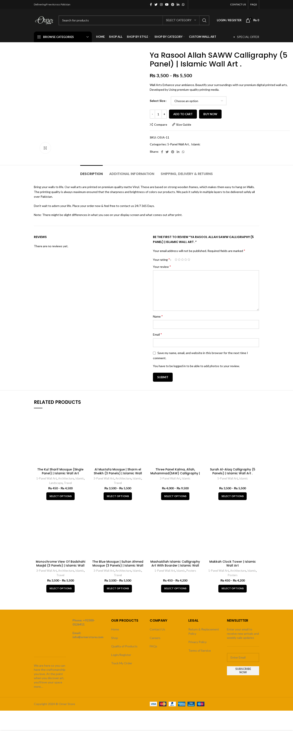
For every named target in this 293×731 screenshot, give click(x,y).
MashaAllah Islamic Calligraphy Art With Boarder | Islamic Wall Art (175, 565)
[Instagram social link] (161, 4)
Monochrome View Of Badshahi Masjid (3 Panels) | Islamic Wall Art (60, 565)
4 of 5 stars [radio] (185, 259)
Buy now (210, 114)
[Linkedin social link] (178, 4)
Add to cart (183, 114)
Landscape (56, 483)
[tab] (91, 171)
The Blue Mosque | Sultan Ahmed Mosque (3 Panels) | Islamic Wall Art (117, 565)
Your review (162, 266)
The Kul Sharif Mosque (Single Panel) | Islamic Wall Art (60, 471)
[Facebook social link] (151, 4)
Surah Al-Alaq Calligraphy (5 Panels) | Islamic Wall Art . (232, 471)
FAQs (153, 646)
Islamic (195, 144)
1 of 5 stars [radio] (176, 259)
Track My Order (121, 663)
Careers (155, 638)
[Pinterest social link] (172, 4)
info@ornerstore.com (87, 637)
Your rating (161, 259)
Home (115, 629)
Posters (191, 570)
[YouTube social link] (167, 4)
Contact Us (157, 629)
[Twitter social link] (156, 4)
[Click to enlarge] (45, 148)
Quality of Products (124, 646)
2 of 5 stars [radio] (179, 259)
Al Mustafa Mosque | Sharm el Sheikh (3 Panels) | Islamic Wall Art (118, 473)
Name (158, 316)
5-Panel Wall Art (178, 144)
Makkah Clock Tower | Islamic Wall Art (232, 563)
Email (157, 334)
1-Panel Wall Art (46, 478)
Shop (114, 638)
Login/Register (121, 655)
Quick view (84, 419)
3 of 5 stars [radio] (182, 259)
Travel (68, 483)
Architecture (66, 478)
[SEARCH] (204, 20)
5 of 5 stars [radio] (188, 259)
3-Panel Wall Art (104, 478)
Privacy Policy (197, 642)
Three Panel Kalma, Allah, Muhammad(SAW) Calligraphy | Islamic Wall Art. (175, 473)
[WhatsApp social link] (183, 4)
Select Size (157, 100)
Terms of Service (199, 650)
